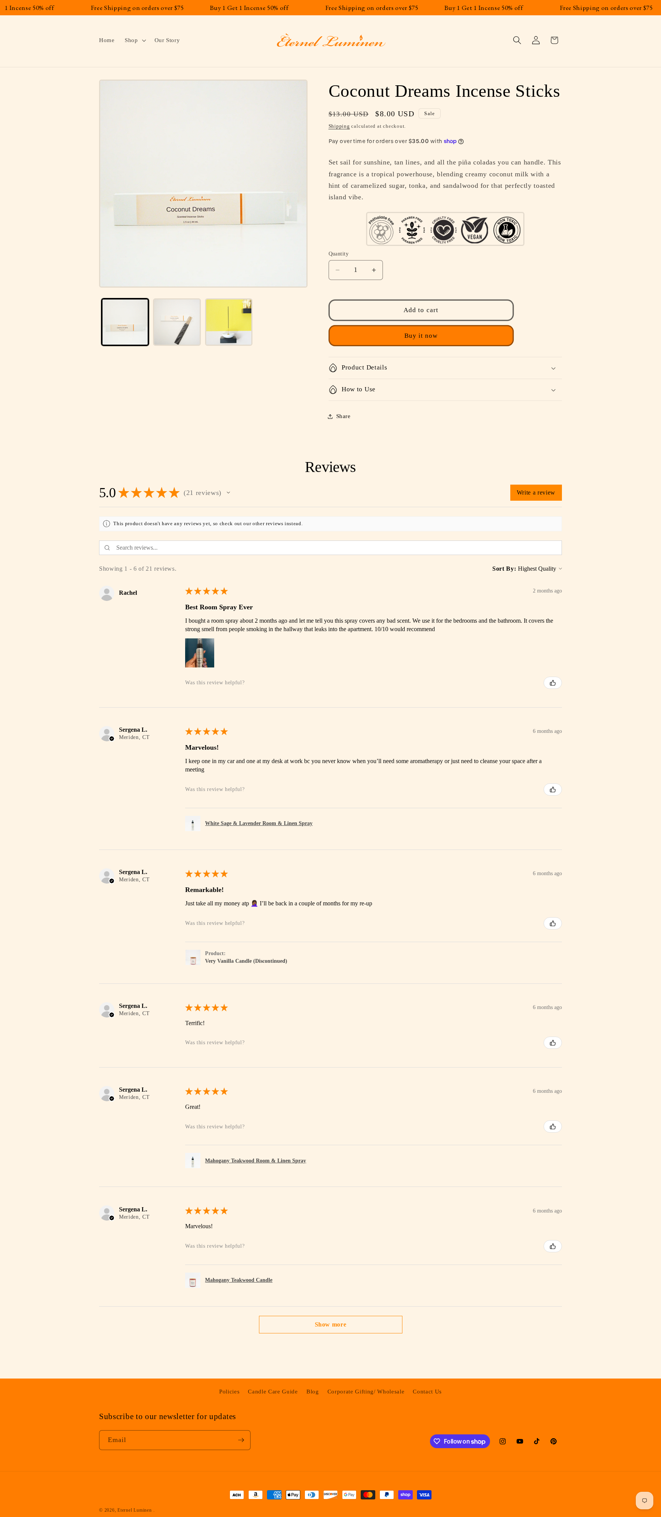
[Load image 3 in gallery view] (229, 322)
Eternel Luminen (134, 1510)
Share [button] (343, 416)
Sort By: (504, 568)
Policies (229, 1391)
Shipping (339, 126)
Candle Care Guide (273, 1391)
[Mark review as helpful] (553, 683)
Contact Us (427, 1391)
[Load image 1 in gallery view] (125, 322)
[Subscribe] (241, 1440)
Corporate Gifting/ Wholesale (365, 1391)
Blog (312, 1391)
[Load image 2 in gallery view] (177, 322)
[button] (135, 40)
